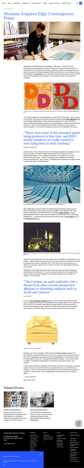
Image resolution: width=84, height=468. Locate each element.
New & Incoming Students (74, 444)
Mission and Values (48, 437)
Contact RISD (33, 435)
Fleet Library (60, 446)
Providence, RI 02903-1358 (13, 438)
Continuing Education (59, 441)
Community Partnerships (33, 443)
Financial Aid (35, 3)
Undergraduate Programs (60, 436)
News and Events (54, 3)
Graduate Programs (61, 438)
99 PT (32, 218)
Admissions (25, 3)
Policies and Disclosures (73, 450)
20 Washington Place (11, 436)
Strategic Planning (48, 439)
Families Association (33, 450)
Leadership (46, 435)
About (9, 3)
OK (4, 464)
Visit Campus (33, 439)
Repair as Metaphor (12, 410)
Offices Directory (34, 437)
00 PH (40, 301)
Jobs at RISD (33, 445)
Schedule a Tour (34, 440)
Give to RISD (73, 440)
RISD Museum (73, 457)
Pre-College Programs (60, 444)
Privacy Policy (73, 452)
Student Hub (66, 3)
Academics (16, 3)
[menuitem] (4, 3)
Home (4, 3)
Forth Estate (38, 74)
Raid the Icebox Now (38, 410)
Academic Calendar (75, 435)
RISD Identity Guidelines (73, 455)
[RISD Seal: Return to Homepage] (78, 426)
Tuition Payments (74, 461)
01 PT (71, 216)
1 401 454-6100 (9, 443)
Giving (45, 3)
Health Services (74, 442)
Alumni (31, 447)
